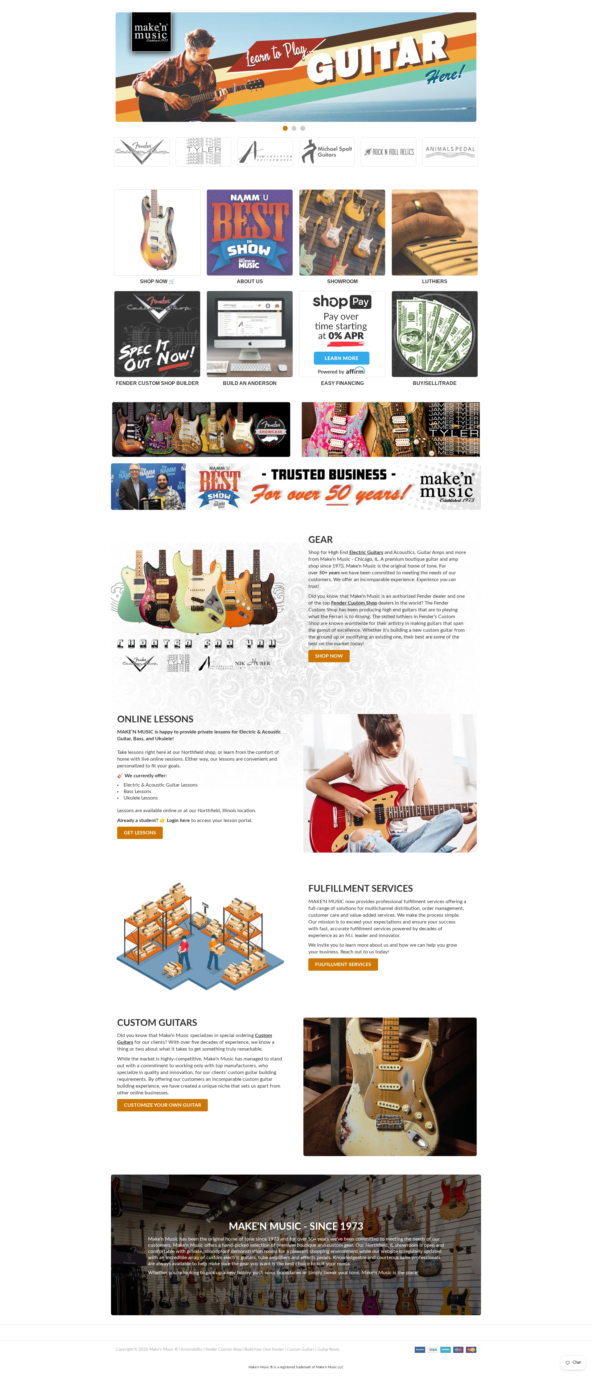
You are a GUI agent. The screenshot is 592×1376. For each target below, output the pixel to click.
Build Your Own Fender (264, 1350)
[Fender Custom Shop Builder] (157, 334)
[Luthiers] (435, 232)
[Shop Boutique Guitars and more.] (296, 486)
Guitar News (328, 1350)
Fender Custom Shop (223, 1350)
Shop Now (329, 656)
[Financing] (342, 334)
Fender (424, 596)
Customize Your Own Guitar (162, 1105)
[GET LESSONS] (140, 840)
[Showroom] (342, 232)
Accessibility (192, 1350)
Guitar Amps (430, 552)
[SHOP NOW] (329, 663)
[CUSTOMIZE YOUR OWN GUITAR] (162, 1112)
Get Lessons (140, 832)
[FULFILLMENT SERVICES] (343, 971)
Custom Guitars (300, 1350)
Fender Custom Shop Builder (157, 383)
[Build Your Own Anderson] (250, 334)
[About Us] (157, 232)
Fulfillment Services (343, 964)
